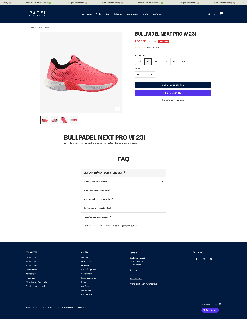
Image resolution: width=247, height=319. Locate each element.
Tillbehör (118, 14)
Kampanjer (31, 274)
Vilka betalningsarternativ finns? (98, 199)
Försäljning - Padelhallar (36, 282)
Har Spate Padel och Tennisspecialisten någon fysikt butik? (110, 226)
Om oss (84, 257)
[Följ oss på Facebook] (196, 259)
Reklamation (86, 274)
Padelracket (86, 14)
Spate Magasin (159, 14)
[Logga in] (214, 14)
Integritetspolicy (88, 278)
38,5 (165, 61)
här (157, 284)
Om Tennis (86, 290)
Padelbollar (31, 261)
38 (156, 61)
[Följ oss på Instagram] (203, 259)
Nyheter (145, 14)
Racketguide (86, 294)
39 (174, 61)
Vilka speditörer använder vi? (97, 190)
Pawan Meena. (81, 307)
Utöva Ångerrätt (88, 269)
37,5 (139, 61)
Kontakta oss (87, 261)
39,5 (183, 61)
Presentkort (31, 278)
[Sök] (209, 14)
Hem (27, 27)
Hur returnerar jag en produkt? (97, 217)
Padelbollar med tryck (35, 286)
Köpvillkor (85, 265)
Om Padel (85, 286)
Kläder (99, 14)
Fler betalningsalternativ (173, 100)
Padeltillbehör (32, 265)
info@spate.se (136, 278)
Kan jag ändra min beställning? (97, 208)
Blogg (83, 282)
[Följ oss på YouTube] (210, 259)
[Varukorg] (220, 14)
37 (148, 61)
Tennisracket (132, 14)
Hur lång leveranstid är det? (96, 181)
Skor (108, 14)
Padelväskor (31, 269)
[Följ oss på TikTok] (217, 259)
